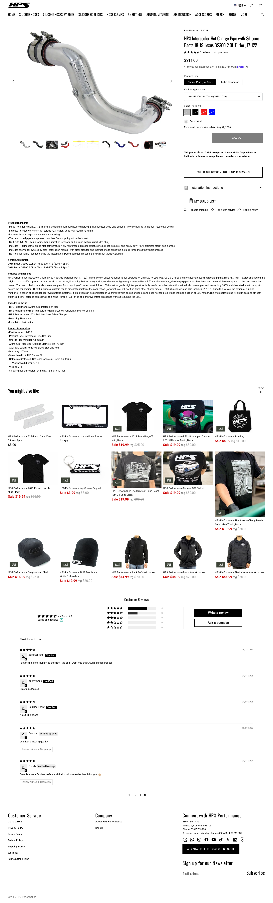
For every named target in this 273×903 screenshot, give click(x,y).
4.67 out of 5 (65, 616)
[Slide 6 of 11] (93, 145)
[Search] (262, 14)
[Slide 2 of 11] (38, 145)
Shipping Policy (16, 846)
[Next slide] (172, 82)
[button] (192, 52)
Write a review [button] (218, 613)
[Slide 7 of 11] (106, 145)
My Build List (205, 201)
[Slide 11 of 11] (160, 145)
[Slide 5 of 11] (79, 145)
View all (261, 390)
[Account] (251, 5)
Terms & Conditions (18, 859)
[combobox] (223, 97)
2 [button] (135, 795)
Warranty (13, 852)
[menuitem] (243, 14)
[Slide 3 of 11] (52, 145)
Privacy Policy (15, 828)
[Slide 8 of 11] (120, 145)
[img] (27, 649)
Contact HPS (15, 821)
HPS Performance (26, 897)
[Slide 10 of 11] (147, 145)
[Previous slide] (12, 82)
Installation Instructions (206, 188)
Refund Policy (15, 840)
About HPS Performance (108, 821)
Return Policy (15, 834)
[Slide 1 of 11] (25, 145)
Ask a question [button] (218, 623)
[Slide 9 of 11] (133, 145)
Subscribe (255, 872)
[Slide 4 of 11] (65, 145)
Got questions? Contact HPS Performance (223, 172)
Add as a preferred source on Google (211, 849)
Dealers (99, 828)
